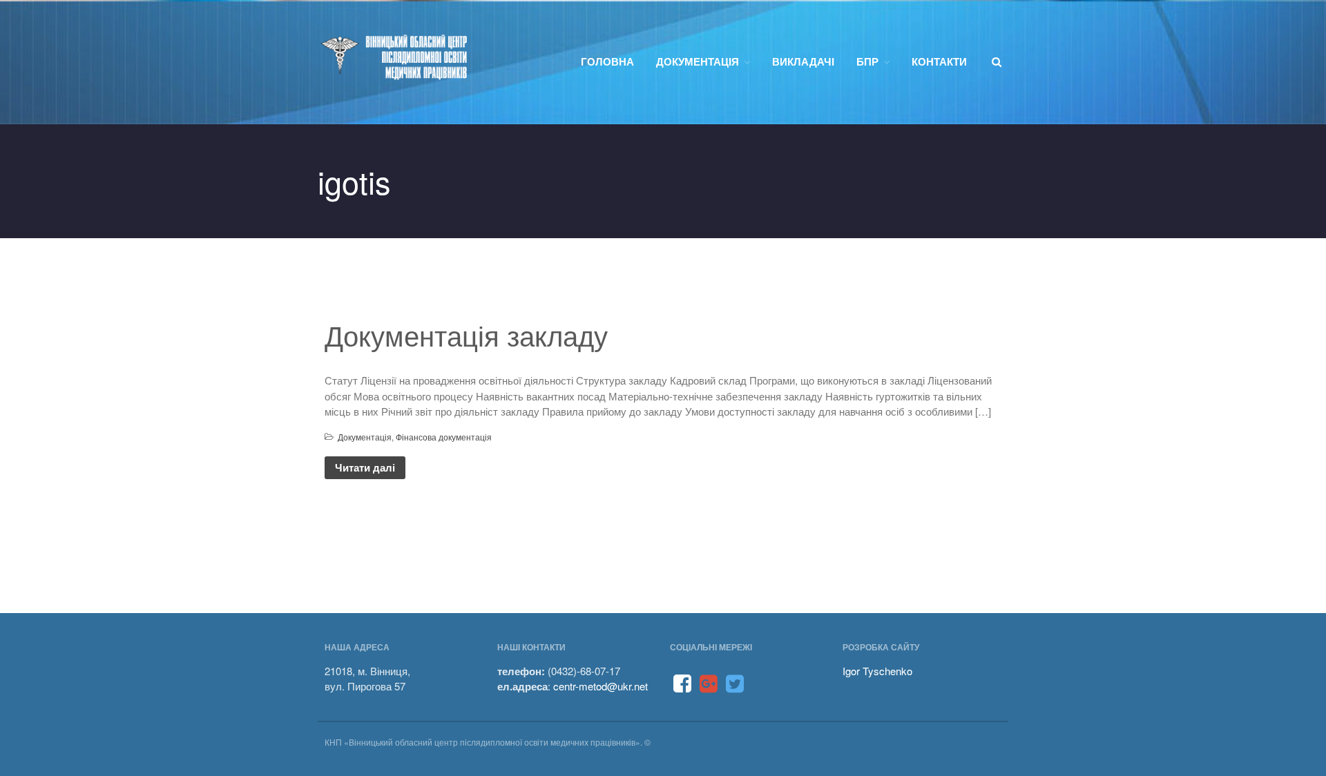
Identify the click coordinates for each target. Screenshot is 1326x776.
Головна (607, 61)
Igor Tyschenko (877, 670)
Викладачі (803, 61)
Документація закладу (466, 334)
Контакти (939, 61)
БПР (867, 61)
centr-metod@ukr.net (600, 686)
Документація (697, 61)
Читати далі (365, 467)
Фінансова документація (444, 437)
